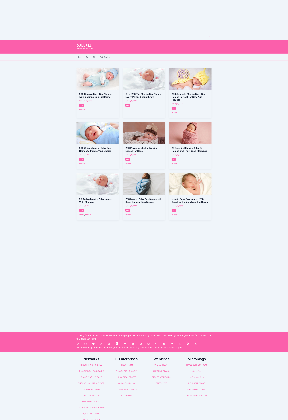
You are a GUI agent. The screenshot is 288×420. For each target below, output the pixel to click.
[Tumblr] (164, 343)
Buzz (80, 57)
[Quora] (156, 343)
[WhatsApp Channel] (180, 343)
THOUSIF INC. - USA (91, 389)
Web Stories (105, 57)
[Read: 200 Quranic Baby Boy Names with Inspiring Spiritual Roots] (97, 78)
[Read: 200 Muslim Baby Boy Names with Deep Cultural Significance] (144, 184)
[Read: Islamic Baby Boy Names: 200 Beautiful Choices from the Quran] (190, 184)
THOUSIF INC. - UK (91, 395)
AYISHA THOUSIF (161, 365)
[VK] (172, 343)
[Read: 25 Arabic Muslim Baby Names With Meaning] (97, 184)
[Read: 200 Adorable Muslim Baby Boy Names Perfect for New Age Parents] (190, 78)
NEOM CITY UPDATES (126, 377)
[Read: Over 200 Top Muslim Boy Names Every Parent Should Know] (144, 78)
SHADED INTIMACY (161, 371)
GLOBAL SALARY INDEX (126, 389)
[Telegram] (188, 343)
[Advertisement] (144, 16)
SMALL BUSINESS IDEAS (196, 365)
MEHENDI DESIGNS (196, 383)
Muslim (82, 110)
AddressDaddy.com (126, 383)
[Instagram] (109, 343)
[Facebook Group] (93, 343)
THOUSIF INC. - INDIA (91, 401)
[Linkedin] (133, 343)
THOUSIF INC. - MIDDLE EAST (91, 383)
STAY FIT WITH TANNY (161, 377)
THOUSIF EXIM (126, 365)
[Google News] (77, 343)
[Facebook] (85, 343)
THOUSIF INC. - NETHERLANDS (91, 408)
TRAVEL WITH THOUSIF (126, 371)
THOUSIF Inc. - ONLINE (91, 414)
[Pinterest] (141, 343)
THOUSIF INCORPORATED (91, 365)
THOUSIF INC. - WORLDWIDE (91, 371)
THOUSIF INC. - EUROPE (91, 377)
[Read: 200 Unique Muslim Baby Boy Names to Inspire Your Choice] (97, 132)
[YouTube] (125, 343)
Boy (87, 57)
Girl (94, 57)
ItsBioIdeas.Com (197, 377)
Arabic (81, 215)
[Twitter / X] (101, 343)
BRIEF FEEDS (161, 383)
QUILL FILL (84, 45)
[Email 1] (196, 343)
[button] (210, 36)
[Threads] (117, 343)
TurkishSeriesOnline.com (196, 389)
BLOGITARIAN (126, 395)
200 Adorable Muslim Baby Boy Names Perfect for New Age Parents (188, 97)
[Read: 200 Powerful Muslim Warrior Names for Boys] (144, 132)
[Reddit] (148, 343)
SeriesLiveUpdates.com (197, 395)
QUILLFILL (196, 371)
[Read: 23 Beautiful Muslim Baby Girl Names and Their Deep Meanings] (190, 132)
